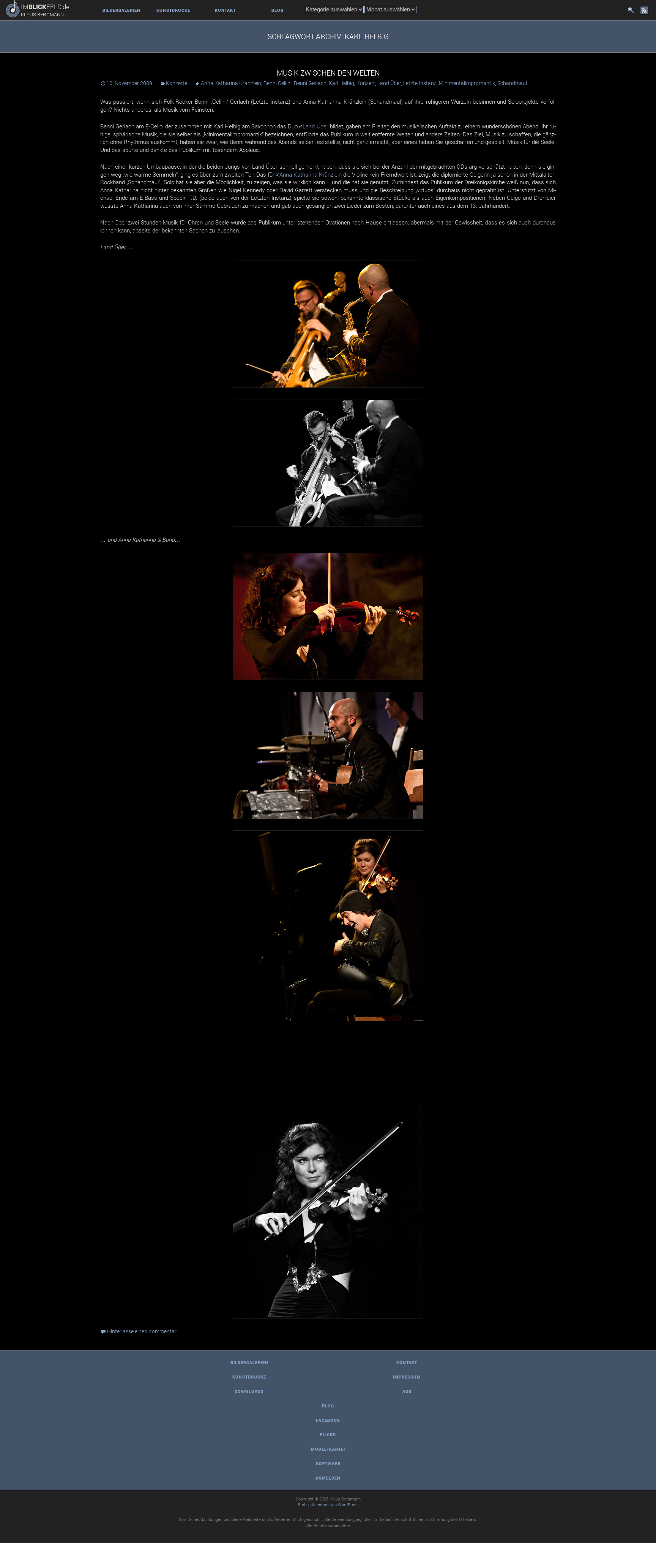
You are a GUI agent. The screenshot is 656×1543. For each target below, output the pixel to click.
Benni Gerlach (310, 83)
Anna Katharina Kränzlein (231, 83)
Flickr (328, 1434)
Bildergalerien (121, 10)
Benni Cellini (277, 83)
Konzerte (176, 83)
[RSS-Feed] (644, 10)
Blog (277, 10)
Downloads (249, 1391)
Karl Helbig (341, 83)
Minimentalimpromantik (467, 83)
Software (328, 1463)
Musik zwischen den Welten (328, 72)
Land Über (389, 83)
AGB (407, 1391)
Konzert (365, 83)
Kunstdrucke (173, 10)
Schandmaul (512, 83)
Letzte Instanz (420, 83)
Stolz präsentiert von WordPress (328, 1504)
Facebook (328, 1420)
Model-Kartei (328, 1449)
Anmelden (328, 1478)
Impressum (407, 1377)
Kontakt (225, 10)
